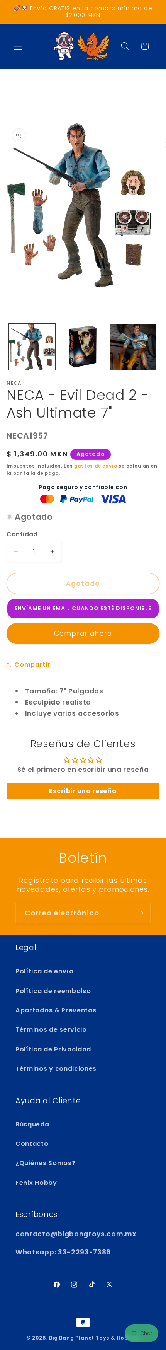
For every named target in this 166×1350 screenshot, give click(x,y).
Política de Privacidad (53, 1049)
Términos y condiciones (56, 1068)
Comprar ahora (83, 633)
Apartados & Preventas (56, 1010)
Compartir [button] (32, 664)
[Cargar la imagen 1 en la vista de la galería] (32, 347)
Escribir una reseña (83, 791)
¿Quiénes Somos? (45, 1163)
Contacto (32, 1143)
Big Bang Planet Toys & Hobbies (94, 1338)
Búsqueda (32, 1124)
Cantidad (22, 534)
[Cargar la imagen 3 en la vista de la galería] (133, 347)
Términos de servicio (51, 1029)
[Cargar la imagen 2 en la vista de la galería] (82, 347)
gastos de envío (95, 466)
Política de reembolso (53, 990)
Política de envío (44, 971)
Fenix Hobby (36, 1182)
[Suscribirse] (140, 913)
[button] (18, 46)
